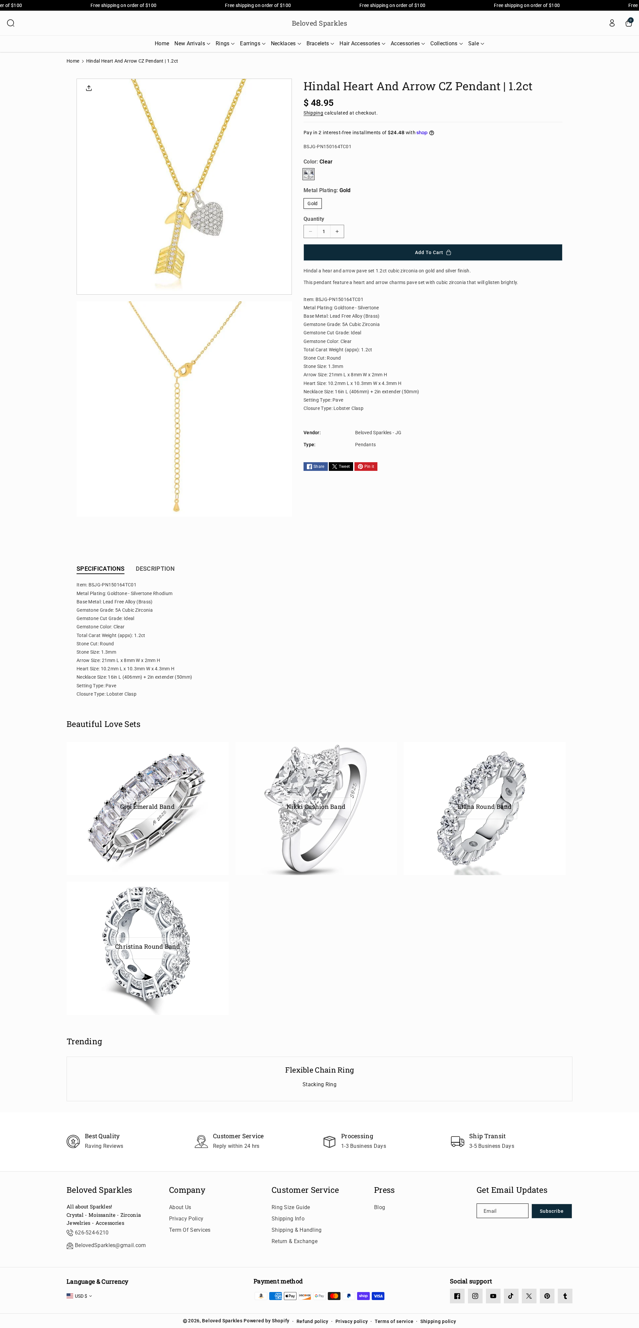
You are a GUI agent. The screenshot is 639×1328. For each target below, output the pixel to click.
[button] (10, 23)
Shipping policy (438, 1321)
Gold (313, 203)
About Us (180, 1207)
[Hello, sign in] (612, 23)
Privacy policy (351, 1321)
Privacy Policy (186, 1218)
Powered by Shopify (267, 1320)
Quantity (314, 219)
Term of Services (190, 1230)
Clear (309, 174)
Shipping (313, 112)
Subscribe (552, 1211)
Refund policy (312, 1321)
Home (73, 61)
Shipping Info (288, 1218)
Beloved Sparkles (99, 1190)
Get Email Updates (512, 1190)
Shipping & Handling (297, 1230)
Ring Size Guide (291, 1207)
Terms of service (394, 1321)
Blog (379, 1207)
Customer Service (305, 1190)
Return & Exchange (295, 1241)
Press (384, 1190)
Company (187, 1190)
